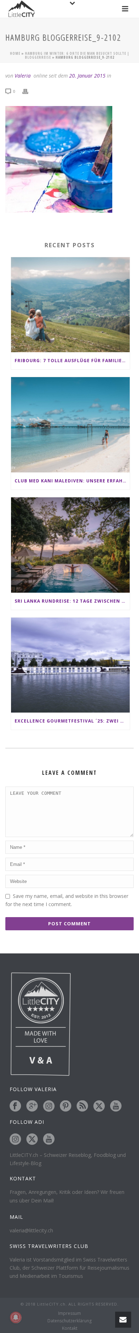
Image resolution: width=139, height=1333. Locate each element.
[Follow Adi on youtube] (49, 1139)
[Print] (28, 91)
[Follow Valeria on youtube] (116, 1106)
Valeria (23, 75)
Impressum (69, 1313)
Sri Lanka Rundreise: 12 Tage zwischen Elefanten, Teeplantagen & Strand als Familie (72, 601)
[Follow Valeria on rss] (82, 1106)
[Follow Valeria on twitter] (99, 1106)
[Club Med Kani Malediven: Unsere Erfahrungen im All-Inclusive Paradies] (70, 424)
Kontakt (69, 1328)
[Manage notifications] (15, 1317)
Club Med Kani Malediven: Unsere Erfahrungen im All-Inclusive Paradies (72, 481)
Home (15, 53)
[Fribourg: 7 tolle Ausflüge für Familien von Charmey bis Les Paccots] (70, 305)
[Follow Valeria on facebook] (15, 1106)
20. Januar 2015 (87, 75)
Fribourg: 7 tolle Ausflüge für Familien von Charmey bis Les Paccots (72, 361)
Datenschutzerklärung (69, 1321)
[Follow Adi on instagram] (15, 1139)
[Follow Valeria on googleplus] (32, 1106)
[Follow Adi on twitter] (32, 1139)
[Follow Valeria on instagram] (49, 1106)
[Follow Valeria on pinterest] (65, 1106)
